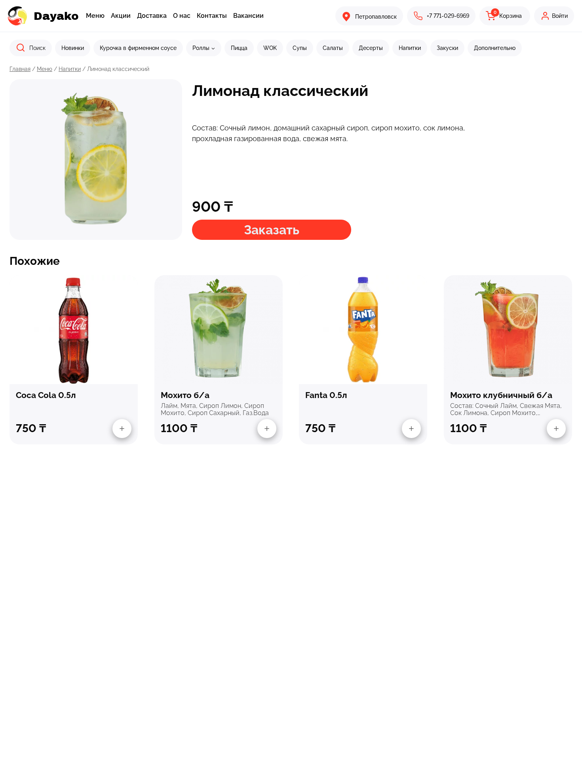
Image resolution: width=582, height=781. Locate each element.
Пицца (239, 48)
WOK (270, 48)
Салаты (333, 48)
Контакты (212, 15)
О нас (181, 15)
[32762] (556, 428)
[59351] (411, 428)
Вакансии (248, 15)
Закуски (447, 48)
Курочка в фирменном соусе (138, 48)
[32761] (266, 428)
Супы (300, 48)
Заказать (271, 229)
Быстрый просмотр (73, 329)
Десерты (371, 48)
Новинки (72, 48)
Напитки (410, 48)
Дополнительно (494, 48)
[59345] (121, 428)
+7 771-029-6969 (448, 16)
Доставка (152, 15)
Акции (121, 15)
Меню (95, 15)
